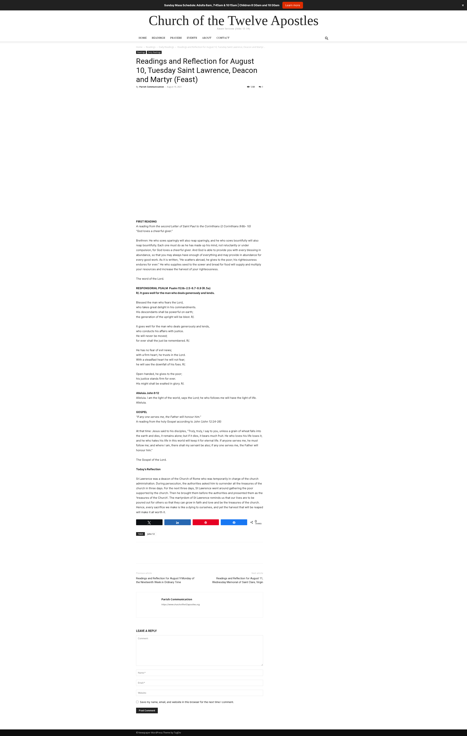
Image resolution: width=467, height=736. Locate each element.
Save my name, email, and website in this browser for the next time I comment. (187, 701)
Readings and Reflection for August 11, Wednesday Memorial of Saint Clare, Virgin (237, 580)
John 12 (151, 533)
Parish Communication (151, 86)
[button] (326, 39)
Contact (223, 37)
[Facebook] (139, 95)
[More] (173, 95)
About (206, 37)
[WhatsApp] (165, 95)
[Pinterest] (156, 95)
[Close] (463, 5)
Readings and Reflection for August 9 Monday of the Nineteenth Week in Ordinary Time (165, 580)
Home (143, 37)
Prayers (176, 37)
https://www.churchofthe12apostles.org (180, 604)
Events (192, 37)
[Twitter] (148, 95)
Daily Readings (166, 47)
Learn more (292, 5)
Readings (158, 37)
